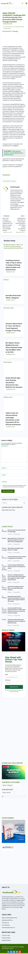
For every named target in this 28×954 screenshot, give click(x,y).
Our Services (6, 925)
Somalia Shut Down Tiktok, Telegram (13, 296)
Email (4, 475)
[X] (11, 952)
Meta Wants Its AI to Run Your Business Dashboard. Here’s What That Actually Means (16, 540)
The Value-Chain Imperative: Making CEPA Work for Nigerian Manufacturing (16, 621)
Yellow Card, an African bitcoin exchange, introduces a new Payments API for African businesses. (13, 419)
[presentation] (14, 250)
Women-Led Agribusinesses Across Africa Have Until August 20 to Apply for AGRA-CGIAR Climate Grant (17, 577)
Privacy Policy (6, 938)
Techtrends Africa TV (8, 927)
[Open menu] (26, 3)
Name (4, 468)
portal (4, 166)
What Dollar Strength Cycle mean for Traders (15, 549)
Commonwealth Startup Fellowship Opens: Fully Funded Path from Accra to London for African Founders (16, 610)
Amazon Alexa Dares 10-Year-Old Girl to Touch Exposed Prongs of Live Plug (14, 327)
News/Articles (7, 28)
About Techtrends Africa (9, 918)
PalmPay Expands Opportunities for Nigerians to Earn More (17, 557)
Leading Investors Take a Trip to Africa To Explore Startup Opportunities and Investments (14, 265)
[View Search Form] (22, 3)
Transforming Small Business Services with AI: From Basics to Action (17, 566)
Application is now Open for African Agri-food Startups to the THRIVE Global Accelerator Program (20, 223)
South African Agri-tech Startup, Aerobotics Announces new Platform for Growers (14, 382)
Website (4, 482)
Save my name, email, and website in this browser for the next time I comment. (14, 486)
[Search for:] (14, 503)
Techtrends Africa (7, 897)
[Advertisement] (14, 716)
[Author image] (3, 27)
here (6, 144)
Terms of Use (6, 935)
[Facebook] (8, 952)
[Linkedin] (17, 952)
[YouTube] (20, 952)
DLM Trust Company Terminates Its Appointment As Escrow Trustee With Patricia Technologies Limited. (7, 223)
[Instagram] (14, 952)
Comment (4, 446)
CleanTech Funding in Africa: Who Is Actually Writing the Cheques (16, 588)
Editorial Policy (6, 940)
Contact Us (5, 923)
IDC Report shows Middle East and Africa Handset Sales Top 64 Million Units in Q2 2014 (14, 347)
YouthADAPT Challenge (9, 181)
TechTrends (9, 26)
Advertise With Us (7, 920)
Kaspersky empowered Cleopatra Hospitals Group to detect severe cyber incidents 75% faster (16, 599)
